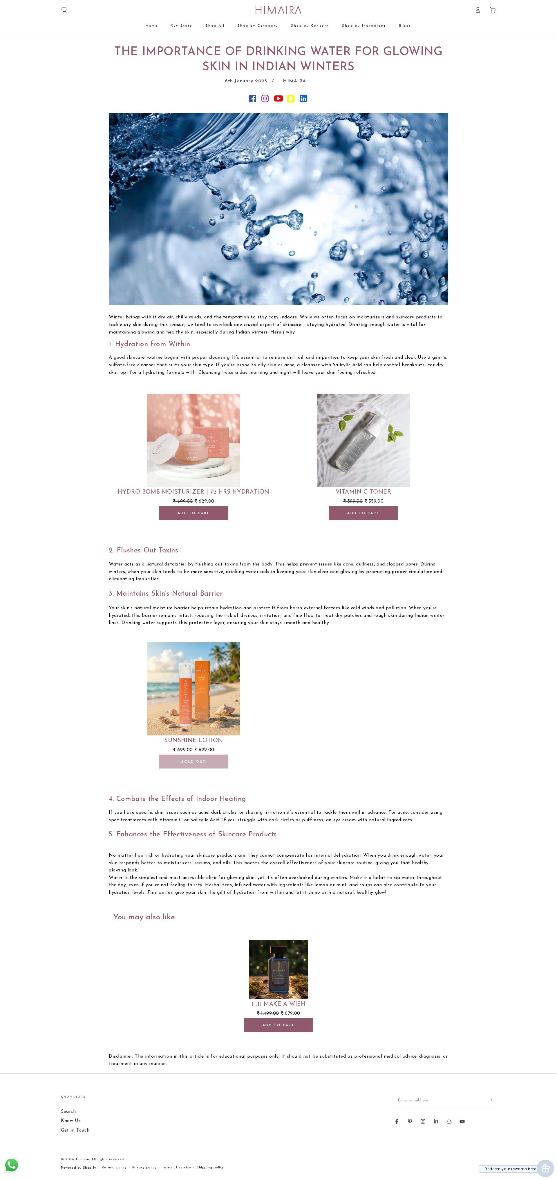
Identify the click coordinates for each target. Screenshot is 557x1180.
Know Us (71, 1121)
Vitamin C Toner (363, 492)
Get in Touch (75, 1130)
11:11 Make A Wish (278, 1004)
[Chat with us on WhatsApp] (11, 1172)
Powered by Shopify (78, 1168)
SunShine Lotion (193, 741)
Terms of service (176, 1167)
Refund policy (114, 1167)
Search (68, 1111)
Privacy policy (144, 1167)
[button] (64, 9)
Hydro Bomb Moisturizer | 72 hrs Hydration (194, 492)
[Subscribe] (492, 1100)
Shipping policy (210, 1167)
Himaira (82, 1159)
